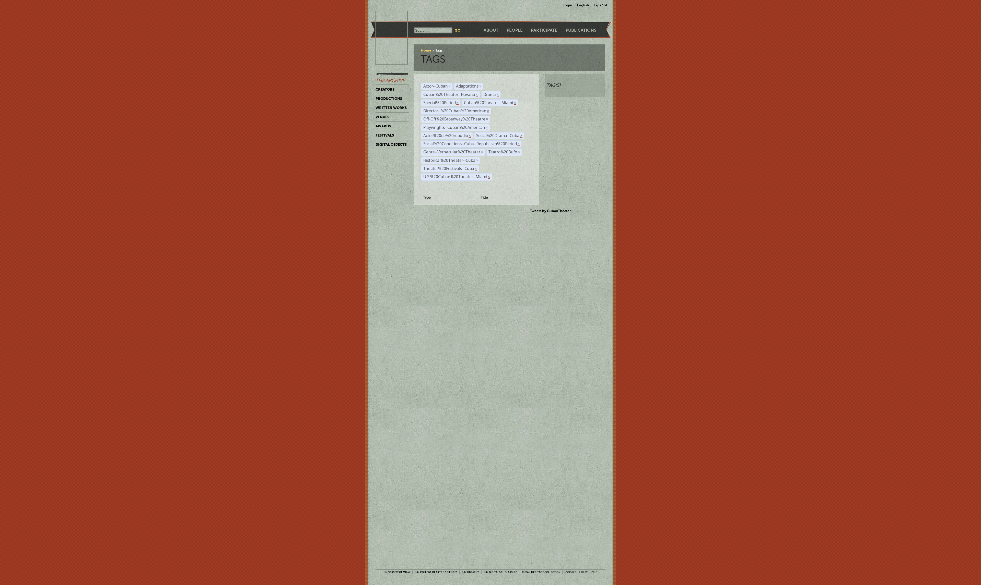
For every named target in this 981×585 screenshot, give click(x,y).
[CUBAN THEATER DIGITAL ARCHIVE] (386, 17)
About (491, 30)
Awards (383, 126)
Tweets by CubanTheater (550, 211)
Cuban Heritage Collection (541, 572)
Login (567, 5)
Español (600, 5)
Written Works (391, 108)
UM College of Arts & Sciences (436, 572)
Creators (385, 89)
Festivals (385, 135)
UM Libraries (471, 572)
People (515, 30)
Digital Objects (391, 144)
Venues (382, 117)
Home (426, 50)
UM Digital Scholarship (500, 572)
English (583, 5)
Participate (544, 30)
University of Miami (397, 572)
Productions (389, 98)
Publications (581, 30)
